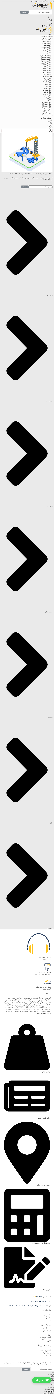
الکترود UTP (47, 51)
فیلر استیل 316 (46, 108)
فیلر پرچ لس (47, 81)
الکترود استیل (46, 53)
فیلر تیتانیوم (47, 82)
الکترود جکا (47, 49)
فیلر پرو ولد (47, 88)
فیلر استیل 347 (46, 110)
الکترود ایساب (46, 43)
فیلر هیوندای (47, 90)
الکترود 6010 (47, 65)
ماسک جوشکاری (46, 118)
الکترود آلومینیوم (46, 63)
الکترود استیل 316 (45, 61)
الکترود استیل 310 (45, 59)
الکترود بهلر (47, 45)
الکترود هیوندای (46, 47)
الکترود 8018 (47, 68)
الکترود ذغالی (46, 41)
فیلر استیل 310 (46, 106)
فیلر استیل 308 (46, 102)
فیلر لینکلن (47, 96)
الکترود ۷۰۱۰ (47, 72)
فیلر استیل (47, 100)
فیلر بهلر (48, 86)
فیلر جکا (48, 98)
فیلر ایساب (47, 84)
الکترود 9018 (47, 67)
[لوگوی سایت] (42, 9)
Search (25, 187)
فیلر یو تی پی (47, 94)
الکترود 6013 (47, 74)
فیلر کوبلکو (47, 92)
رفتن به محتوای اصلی (37, 1)
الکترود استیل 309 (45, 57)
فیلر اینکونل (47, 79)
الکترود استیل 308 (45, 55)
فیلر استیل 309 (46, 104)
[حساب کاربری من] (50, 132)
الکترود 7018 (47, 70)
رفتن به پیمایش (49, 1)
